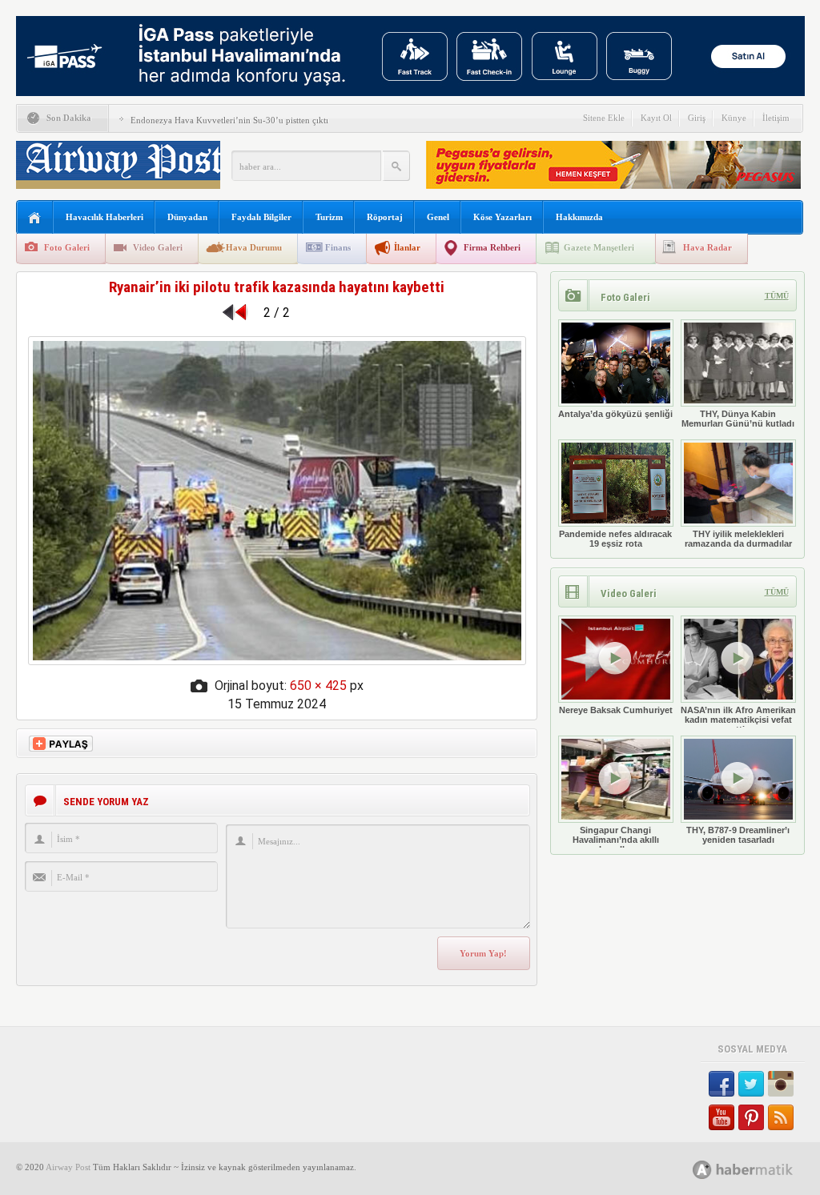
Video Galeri (158, 247)
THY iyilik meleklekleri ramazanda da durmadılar (738, 538)
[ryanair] (277, 660)
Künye (734, 117)
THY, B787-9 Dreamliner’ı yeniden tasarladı (738, 834)
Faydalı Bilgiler (261, 217)
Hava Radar (707, 247)
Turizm (329, 217)
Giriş (696, 117)
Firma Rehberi (492, 247)
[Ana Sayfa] (35, 218)
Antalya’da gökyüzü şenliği (615, 414)
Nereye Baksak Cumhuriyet (616, 710)
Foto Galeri (67, 247)
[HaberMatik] (760, 1169)
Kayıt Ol (656, 117)
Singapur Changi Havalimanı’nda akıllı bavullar (616, 839)
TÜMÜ (777, 295)
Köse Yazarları (502, 217)
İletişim (776, 117)
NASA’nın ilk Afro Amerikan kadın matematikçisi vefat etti (738, 719)
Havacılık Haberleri (104, 217)
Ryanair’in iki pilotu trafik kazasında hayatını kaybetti (276, 287)
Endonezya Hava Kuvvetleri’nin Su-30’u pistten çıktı (229, 120)
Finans (338, 247)
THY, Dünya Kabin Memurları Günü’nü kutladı (737, 418)
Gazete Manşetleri (599, 247)
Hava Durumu (254, 247)
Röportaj (385, 217)
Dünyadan (187, 217)
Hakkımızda (579, 217)
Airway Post (68, 1167)
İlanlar (407, 247)
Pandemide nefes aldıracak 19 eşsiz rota (615, 538)
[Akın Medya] (702, 1170)
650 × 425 (318, 685)
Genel (438, 217)
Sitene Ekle (604, 117)
